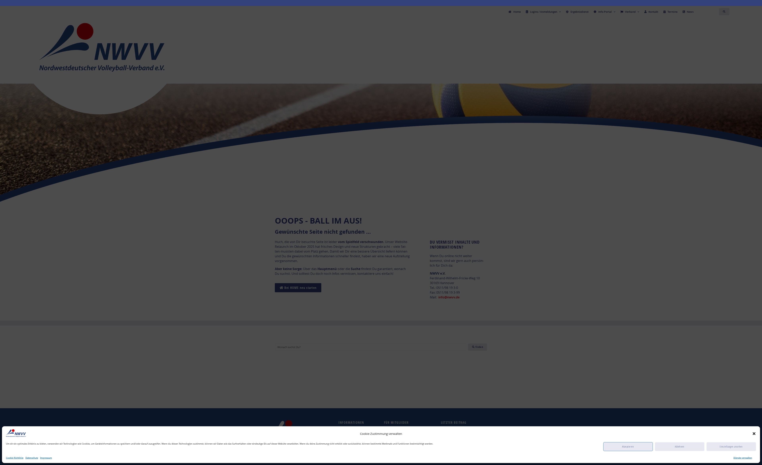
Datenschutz (31, 457)
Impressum (46, 457)
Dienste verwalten (742, 457)
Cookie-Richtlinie (14, 457)
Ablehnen (679, 446)
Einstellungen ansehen (731, 446)
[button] (754, 434)
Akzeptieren (628, 446)
